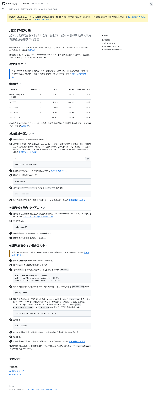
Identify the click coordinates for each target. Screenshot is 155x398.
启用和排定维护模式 (59, 171)
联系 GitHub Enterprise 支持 (41, 19)
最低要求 (13, 83)
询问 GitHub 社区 (18, 371)
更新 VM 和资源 (39, 9)
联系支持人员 (16, 374)
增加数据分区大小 (20, 133)
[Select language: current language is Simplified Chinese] (151, 3)
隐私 (32, 389)
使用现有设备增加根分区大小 (27, 245)
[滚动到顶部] (150, 393)
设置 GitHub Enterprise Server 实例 (38, 216)
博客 (56, 389)
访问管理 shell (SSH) (27, 152)
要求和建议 (16, 64)
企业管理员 (9, 9)
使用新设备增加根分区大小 (25, 207)
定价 (42, 389)
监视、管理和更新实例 (24, 9)
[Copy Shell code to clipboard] (87, 158)
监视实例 (32, 50)
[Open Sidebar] (3, 9)
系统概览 (24, 126)
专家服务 (49, 389)
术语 (27, 389)
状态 (37, 389)
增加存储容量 (52, 9)
